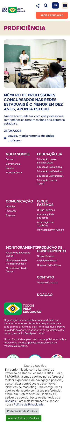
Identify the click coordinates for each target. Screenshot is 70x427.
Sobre (9, 159)
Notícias (10, 206)
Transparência (14, 172)
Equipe (10, 168)
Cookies (10, 401)
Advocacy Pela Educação (45, 216)
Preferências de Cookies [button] (22, 411)
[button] (45, 5)
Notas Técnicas (45, 256)
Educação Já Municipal (50, 175)
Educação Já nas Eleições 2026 (46, 161)
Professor (14, 140)
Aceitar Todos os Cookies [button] (23, 418)
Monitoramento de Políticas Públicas (16, 262)
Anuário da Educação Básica (18, 254)
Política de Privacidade (29, 404)
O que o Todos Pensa (49, 265)
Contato (45, 277)
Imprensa (11, 210)
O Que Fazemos (46, 209)
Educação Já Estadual (49, 171)
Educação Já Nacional (49, 166)
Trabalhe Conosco (47, 282)
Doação (44, 295)
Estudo (12, 135)
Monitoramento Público (50, 229)
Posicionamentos (47, 260)
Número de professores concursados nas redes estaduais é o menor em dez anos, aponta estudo (33, 102)
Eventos (10, 215)
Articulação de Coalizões (45, 224)
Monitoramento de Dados (36, 135)
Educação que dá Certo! (47, 182)
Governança (13, 163)
